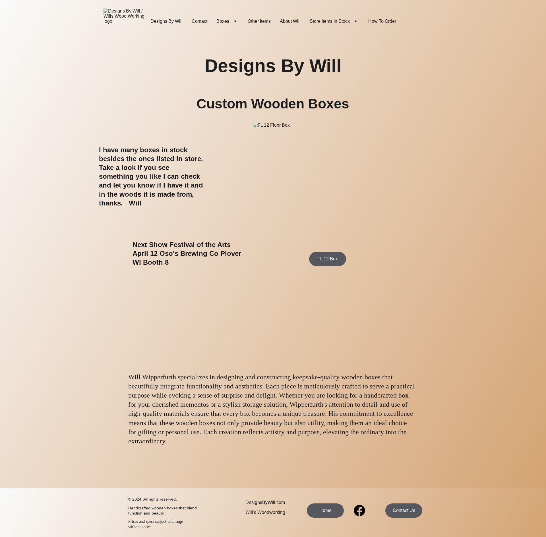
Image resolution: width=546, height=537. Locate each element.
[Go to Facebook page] (359, 510)
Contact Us (404, 510)
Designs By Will (166, 21)
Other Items (259, 21)
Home (325, 510)
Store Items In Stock (330, 21)
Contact (199, 21)
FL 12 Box (327, 258)
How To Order (382, 21)
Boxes (222, 21)
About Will (290, 21)
